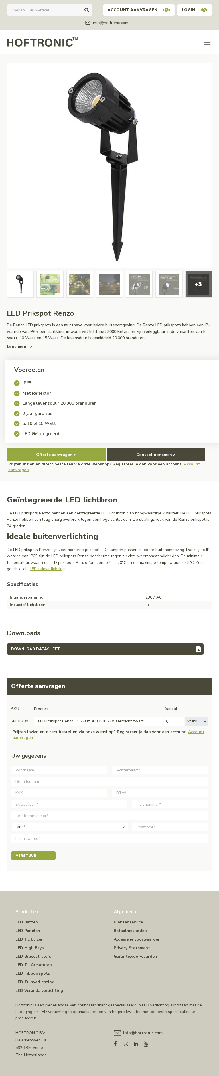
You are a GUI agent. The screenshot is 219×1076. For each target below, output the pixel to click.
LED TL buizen (29, 939)
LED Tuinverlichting (34, 982)
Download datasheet (35, 649)
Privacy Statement (132, 948)
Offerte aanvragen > (56, 454)
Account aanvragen (132, 10)
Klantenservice (128, 922)
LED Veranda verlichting (39, 990)
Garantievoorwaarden (135, 956)
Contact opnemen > (156, 454)
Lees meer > (19, 346)
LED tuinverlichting (47, 569)
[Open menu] (207, 42)
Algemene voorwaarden (137, 939)
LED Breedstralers (33, 956)
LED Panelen (27, 930)
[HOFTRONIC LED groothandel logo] (42, 41)
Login (188, 10)
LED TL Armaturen (33, 965)
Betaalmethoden (130, 930)
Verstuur (26, 855)
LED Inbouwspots (32, 973)
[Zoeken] (86, 10)
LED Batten (26, 922)
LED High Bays (29, 948)
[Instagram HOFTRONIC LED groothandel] (129, 1043)
